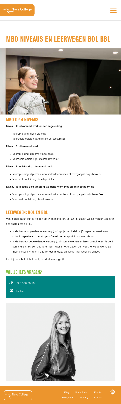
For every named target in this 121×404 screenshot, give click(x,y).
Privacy (84, 397)
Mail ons (20, 291)
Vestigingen (67, 397)
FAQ (66, 392)
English (98, 392)
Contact (98, 397)
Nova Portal (81, 392)
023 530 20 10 (26, 283)
